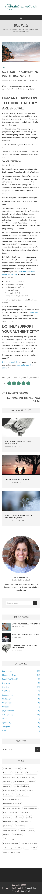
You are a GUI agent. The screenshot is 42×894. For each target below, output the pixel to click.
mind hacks (19, 817)
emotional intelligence (21, 786)
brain (9, 377)
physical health (8, 711)
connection (7, 782)
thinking (22, 830)
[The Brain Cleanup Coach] (21, 7)
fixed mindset (7, 795)
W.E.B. (35, 848)
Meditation (6, 699)
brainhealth (19, 773)
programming (34, 377)
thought (31, 830)
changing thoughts (28, 777)
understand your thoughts (12, 848)
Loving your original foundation (26, 624)
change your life (32, 773)
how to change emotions (11, 799)
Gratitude (6, 691)
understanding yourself (11, 843)
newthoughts (25, 821)
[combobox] (21, 749)
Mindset (5, 707)
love (4, 812)
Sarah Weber (13, 80)
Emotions (5, 687)
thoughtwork (17, 834)
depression (7, 786)
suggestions (33, 312)
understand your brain (30, 843)
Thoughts (32, 66)
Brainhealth (7, 671)
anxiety (17, 768)
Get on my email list (10, 362)
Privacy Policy (30, 888)
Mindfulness (7, 703)
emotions (22, 790)
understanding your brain (11, 839)
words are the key (17, 852)
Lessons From (7, 695)
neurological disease (10, 821)
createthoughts (19, 782)
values (26, 848)
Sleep (4, 719)
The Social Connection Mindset (18, 479)
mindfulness (7, 817)
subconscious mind (9, 830)
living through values (30, 808)
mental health (25, 812)
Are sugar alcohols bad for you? (25, 634)
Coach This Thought (10, 679)
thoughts (6, 834)
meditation (13, 812)
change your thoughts (10, 777)
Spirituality (22, 66)
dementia (32, 782)
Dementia (6, 683)
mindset (24, 377)
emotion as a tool (9, 790)
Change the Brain (9, 66)
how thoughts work (22, 795)
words (5, 852)
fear (30, 790)
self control (19, 826)
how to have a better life (11, 808)
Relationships (7, 715)
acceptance (7, 768)
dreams (16, 377)
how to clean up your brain (12, 804)
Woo (4, 67)
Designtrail (25, 891)
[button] (21, 17)
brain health (7, 773)
